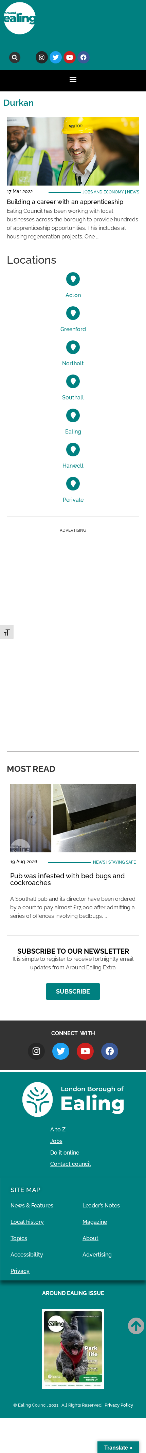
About (90, 1238)
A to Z (58, 1129)
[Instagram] (42, 57)
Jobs (56, 1141)
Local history (27, 1222)
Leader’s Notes (101, 1205)
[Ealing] (73, 415)
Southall (73, 397)
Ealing (73, 431)
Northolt (73, 363)
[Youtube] (69, 57)
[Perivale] (73, 483)
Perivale (73, 500)
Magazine (95, 1222)
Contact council (70, 1164)
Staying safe (122, 862)
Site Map (25, 1189)
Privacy (20, 1271)
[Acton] (73, 279)
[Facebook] (83, 57)
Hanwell (73, 466)
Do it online (64, 1152)
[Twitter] (56, 57)
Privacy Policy (119, 1405)
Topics (19, 1238)
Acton (73, 295)
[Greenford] (73, 313)
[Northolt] (73, 347)
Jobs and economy (103, 192)
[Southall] (73, 381)
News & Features (32, 1205)
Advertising (97, 1254)
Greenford (73, 329)
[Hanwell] (73, 449)
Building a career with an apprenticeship (65, 201)
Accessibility (27, 1254)
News (133, 192)
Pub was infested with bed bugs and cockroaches (67, 879)
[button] (14, 57)
